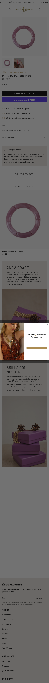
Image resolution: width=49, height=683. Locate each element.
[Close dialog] (47, 324)
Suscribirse (36, 348)
